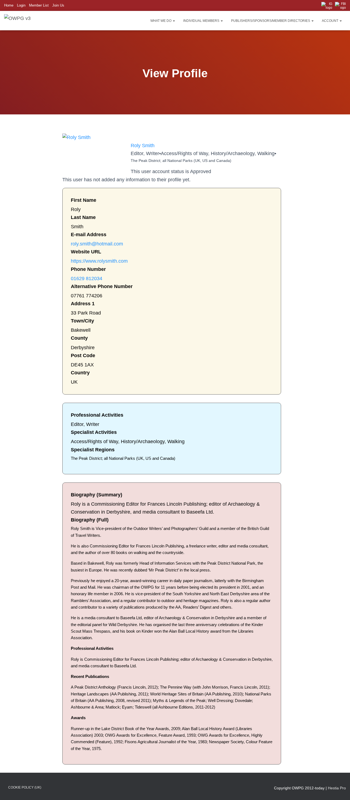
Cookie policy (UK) (24, 787)
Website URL (86, 251)
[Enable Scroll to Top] (339, 789)
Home (8, 5)
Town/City (82, 321)
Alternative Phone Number (102, 286)
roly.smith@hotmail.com (97, 244)
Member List (39, 5)
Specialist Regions (93, 449)
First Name (83, 200)
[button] (173, 21)
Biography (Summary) (96, 494)
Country (80, 372)
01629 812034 (86, 278)
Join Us (58, 5)
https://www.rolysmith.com (99, 261)
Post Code (83, 355)
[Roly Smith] (76, 137)
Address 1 (83, 303)
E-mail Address (88, 234)
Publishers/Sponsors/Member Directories (271, 21)
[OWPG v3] (17, 20)
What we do (161, 21)
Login (21, 5)
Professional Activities (97, 415)
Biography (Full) (90, 520)
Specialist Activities (94, 432)
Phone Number (88, 269)
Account (330, 21)
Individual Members (201, 21)
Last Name (83, 217)
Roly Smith (142, 145)
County (79, 338)
